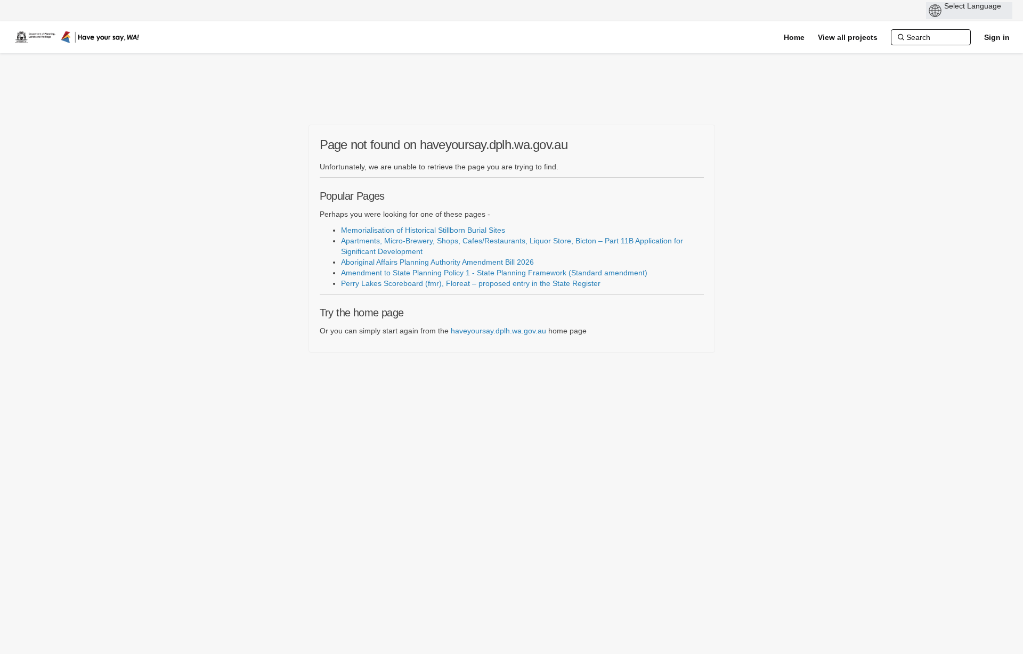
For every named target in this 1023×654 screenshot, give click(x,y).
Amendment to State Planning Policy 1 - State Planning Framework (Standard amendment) (494, 272)
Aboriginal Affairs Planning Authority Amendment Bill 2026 (437, 262)
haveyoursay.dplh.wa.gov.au (498, 330)
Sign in (997, 37)
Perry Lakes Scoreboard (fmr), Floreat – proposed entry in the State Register (470, 283)
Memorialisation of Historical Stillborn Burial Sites (423, 230)
